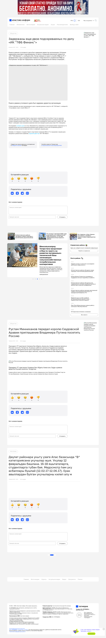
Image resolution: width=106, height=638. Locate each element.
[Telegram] (22, 193)
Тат (79, 20)
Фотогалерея (31, 24)
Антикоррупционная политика (17, 628)
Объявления (20, 24)
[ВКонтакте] (12, 193)
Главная (11, 24)
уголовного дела (20, 125)
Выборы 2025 (74, 24)
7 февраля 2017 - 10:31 (13, 479)
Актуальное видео (43, 24)
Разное (80, 579)
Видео (64, 579)
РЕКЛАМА (13, 451)
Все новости (84, 314)
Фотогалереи (35, 579)
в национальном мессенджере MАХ (51, 145)
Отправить (62, 217)
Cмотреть (91, 633)
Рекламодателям (62, 24)
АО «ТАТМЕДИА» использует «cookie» (18, 629)
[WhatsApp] (27, 193)
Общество (13, 33)
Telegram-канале (17, 145)
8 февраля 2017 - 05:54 (13, 47)
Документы (72, 579)
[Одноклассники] (17, 193)
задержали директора (34, 133)
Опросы (43, 579)
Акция (53, 24)
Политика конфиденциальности (17, 631)
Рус (72, 20)
